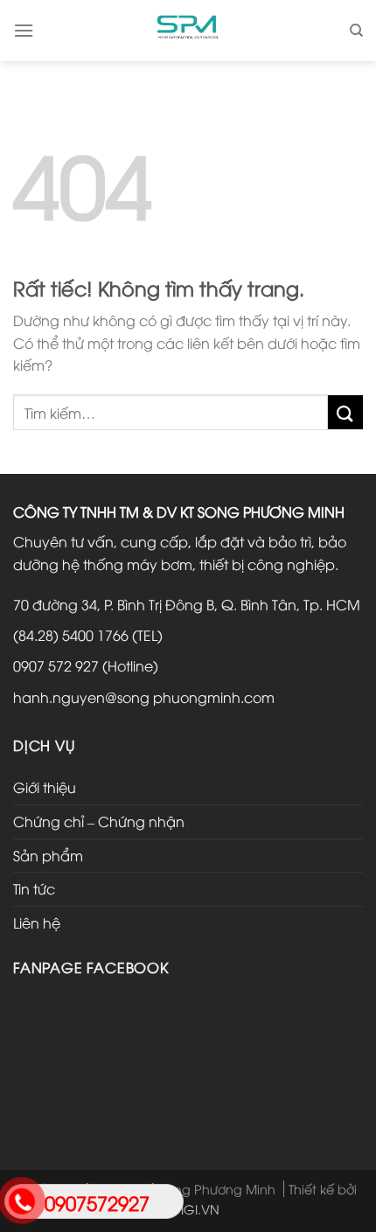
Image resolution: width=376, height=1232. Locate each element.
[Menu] (23, 30)
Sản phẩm (48, 855)
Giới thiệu (44, 787)
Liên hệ (36, 922)
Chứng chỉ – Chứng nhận (99, 821)
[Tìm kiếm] (356, 30)
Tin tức (34, 888)
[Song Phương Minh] (188, 30)
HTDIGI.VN (188, 1209)
